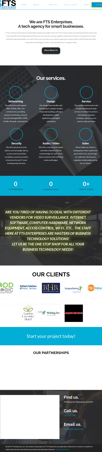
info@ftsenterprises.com (73, 429)
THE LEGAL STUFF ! (62, 449)
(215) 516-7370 (70, 415)
